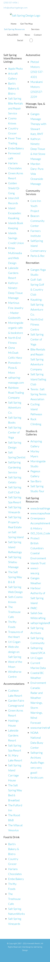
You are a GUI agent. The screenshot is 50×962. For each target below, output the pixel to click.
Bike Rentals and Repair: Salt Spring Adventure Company (37, 359)
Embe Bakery (16, 148)
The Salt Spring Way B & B (15, 577)
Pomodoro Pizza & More (14, 367)
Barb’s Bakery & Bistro (13, 88)
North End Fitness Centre (36, 324)
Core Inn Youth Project (35, 206)
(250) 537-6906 (10, 2)
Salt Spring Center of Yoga (14, 432)
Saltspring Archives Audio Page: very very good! (37, 762)
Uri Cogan (14, 642)
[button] (31, 40)
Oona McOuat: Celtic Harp (15, 352)
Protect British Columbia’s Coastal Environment (38, 548)
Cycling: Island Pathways (36, 409)
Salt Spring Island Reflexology (15, 547)
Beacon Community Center (37, 221)
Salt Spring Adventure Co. (14, 407)
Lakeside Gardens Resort (13, 273)
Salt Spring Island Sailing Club (38, 379)
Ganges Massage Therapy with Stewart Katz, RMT (38, 124)
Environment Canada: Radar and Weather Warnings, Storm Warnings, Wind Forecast (38, 702)
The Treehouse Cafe (14, 612)
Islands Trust (38, 563)
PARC (33, 608)
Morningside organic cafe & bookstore (15, 327)
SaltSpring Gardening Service (14, 467)
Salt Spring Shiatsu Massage (14, 562)
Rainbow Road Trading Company (16, 392)
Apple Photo (15, 68)
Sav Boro (35, 481)
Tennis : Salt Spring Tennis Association (38, 394)
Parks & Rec (37, 256)
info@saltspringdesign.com (15, 7)
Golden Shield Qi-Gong (14, 188)
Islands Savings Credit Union (16, 238)
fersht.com (36, 777)
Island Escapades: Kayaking (14, 213)
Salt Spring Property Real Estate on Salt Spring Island (16, 527)
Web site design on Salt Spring (14, 651)
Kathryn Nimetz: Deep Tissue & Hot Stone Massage (37, 149)
